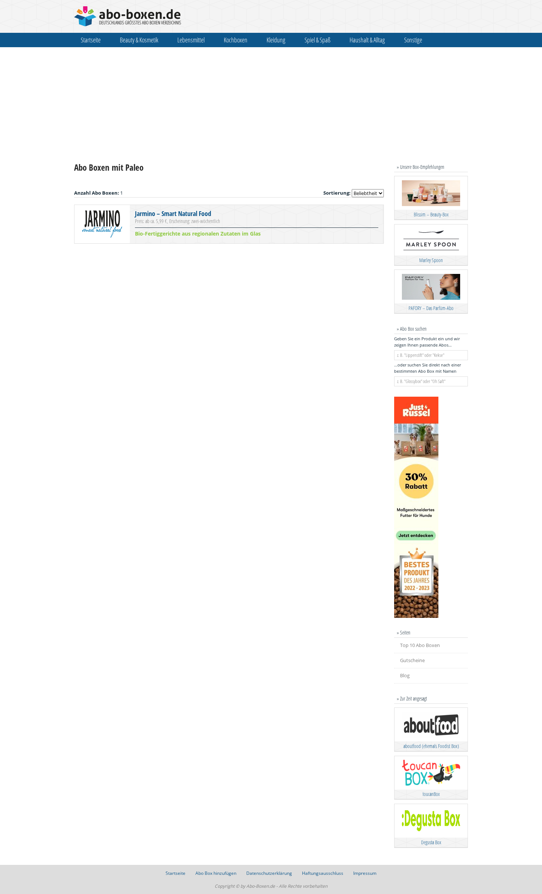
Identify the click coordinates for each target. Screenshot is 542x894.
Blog (405, 675)
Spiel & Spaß (317, 39)
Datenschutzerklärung (269, 873)
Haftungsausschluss (322, 873)
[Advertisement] (271, 104)
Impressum (364, 873)
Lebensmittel (191, 39)
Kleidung (276, 39)
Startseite (91, 39)
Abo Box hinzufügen (215, 873)
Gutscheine (412, 660)
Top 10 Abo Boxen (420, 645)
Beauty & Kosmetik (139, 39)
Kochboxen (235, 39)
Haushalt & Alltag (367, 39)
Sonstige (413, 39)
